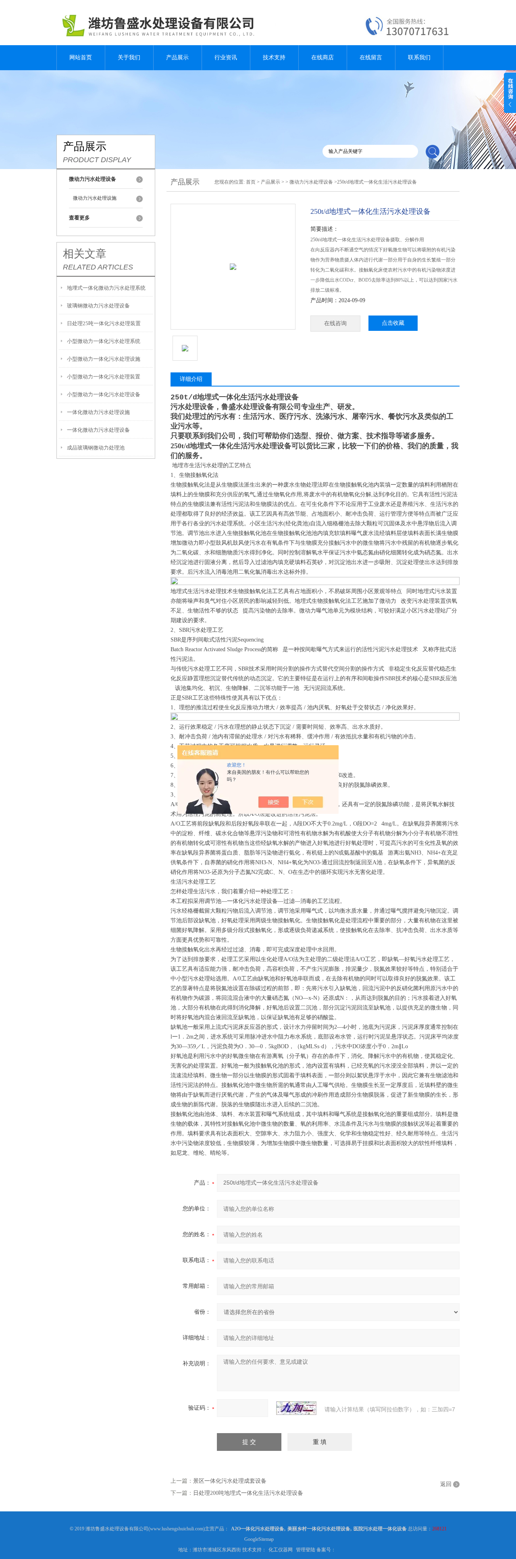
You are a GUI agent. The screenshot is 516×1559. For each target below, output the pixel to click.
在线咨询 (335, 323)
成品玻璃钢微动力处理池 (96, 448)
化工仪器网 (280, 1550)
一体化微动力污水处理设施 (98, 412)
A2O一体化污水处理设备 (257, 1529)
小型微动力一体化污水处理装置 (103, 377)
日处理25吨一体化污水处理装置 (104, 323)
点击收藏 (393, 323)
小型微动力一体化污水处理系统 (103, 341)
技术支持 (274, 57)
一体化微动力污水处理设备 (98, 430)
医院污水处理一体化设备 (380, 1529)
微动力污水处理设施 (95, 198)
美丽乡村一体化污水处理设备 (318, 1529)
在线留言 (371, 57)
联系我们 (419, 57)
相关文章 (84, 254)
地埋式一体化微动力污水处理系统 (106, 288)
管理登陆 (305, 1550)
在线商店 (322, 57)
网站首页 (80, 57)
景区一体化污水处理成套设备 (229, 1481)
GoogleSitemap (259, 1539)
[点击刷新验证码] (296, 1408)
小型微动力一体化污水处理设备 (103, 394)
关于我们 (129, 57)
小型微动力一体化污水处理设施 (103, 359)
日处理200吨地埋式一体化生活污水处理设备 (248, 1493)
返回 (446, 1484)
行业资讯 (225, 57)
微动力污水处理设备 (311, 182)
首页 (251, 182)
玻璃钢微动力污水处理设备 (98, 306)
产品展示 (177, 57)
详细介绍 (191, 379)
